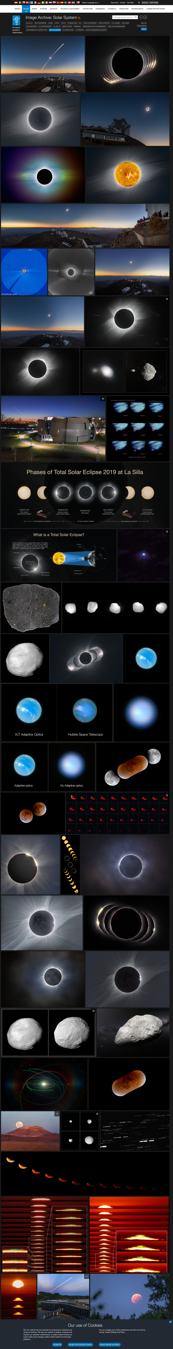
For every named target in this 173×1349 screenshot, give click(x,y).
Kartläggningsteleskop (96, 30)
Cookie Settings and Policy (110, 1345)
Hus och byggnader (116, 26)
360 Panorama (40, 23)
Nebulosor (67, 26)
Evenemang (100, 9)
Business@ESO (137, 9)
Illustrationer (45, 26)
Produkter (123, 9)
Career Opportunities (155, 9)
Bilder (26, 9)
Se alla (29, 23)
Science (145, 3)
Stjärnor (80, 30)
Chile (63, 23)
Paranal (77, 26)
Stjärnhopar (68, 30)
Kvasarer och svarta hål (36, 30)
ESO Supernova (90, 23)
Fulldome (116, 23)
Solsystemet (55, 30)
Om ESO (17, 9)
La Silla (57, 26)
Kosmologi (72, 23)
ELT (80, 23)
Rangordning (141, 26)
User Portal (154, 3)
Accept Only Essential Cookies (80, 1345)
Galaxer (125, 23)
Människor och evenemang (94, 26)
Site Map (130, 3)
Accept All (57, 1345)
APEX (57, 23)
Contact (123, 3)
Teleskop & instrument (70, 9)
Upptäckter (88, 9)
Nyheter (43, 9)
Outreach (112, 9)
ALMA (51, 23)
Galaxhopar (31, 26)
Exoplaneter (104, 23)
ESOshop (53, 9)
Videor (34, 9)
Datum (144, 29)
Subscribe (114, 3)
